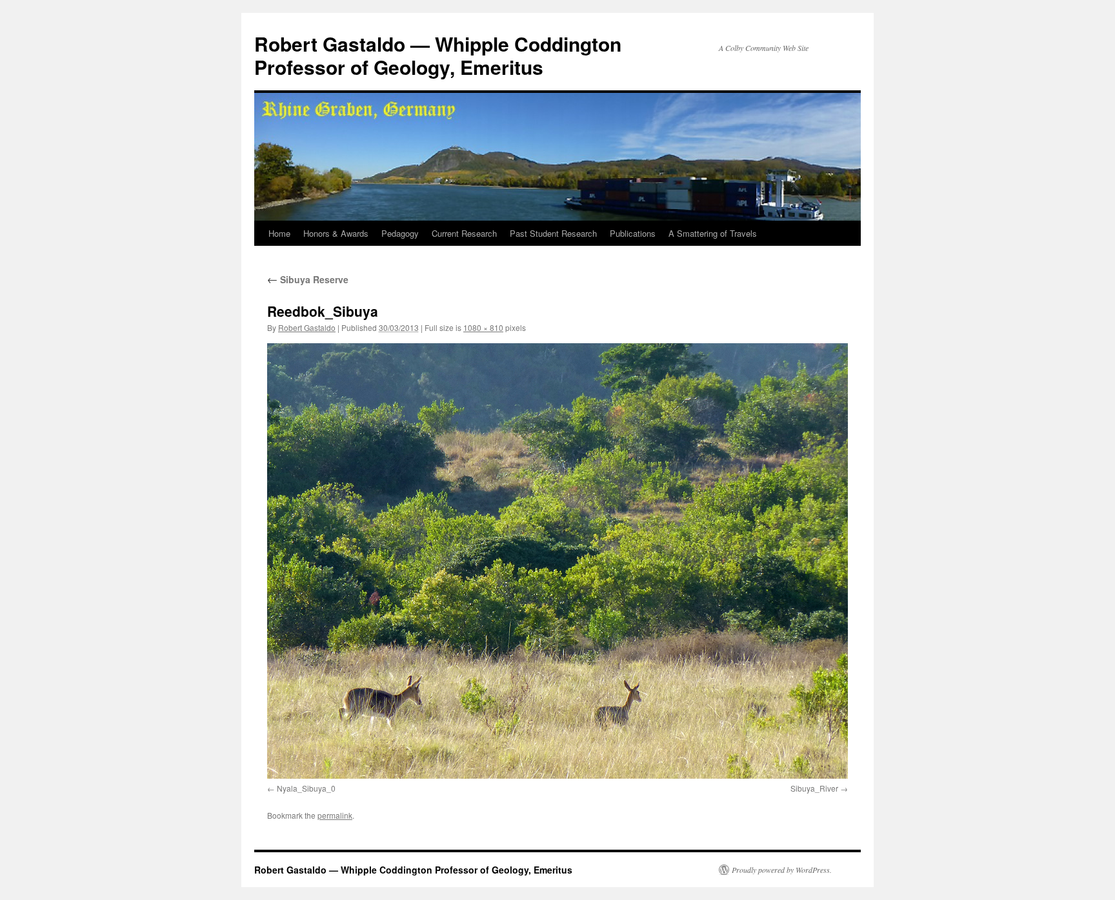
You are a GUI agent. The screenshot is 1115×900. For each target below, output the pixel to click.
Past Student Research (553, 233)
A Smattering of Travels (712, 233)
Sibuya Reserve (307, 279)
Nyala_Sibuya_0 (306, 788)
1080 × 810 (483, 327)
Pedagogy (400, 233)
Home (279, 233)
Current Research (464, 233)
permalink (334, 815)
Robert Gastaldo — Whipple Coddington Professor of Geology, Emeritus (437, 55)
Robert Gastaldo (307, 327)
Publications (633, 233)
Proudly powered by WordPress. (782, 870)
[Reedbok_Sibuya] (557, 561)
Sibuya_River (814, 788)
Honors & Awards (335, 233)
